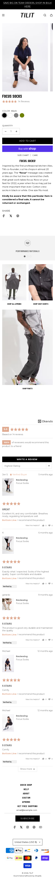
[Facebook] (14, 828)
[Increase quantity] (16, 131)
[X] (21, 828)
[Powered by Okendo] (45, 421)
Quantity (7, 125)
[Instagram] (27, 828)
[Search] (45, 15)
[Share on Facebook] (3, 216)
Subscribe (28, 818)
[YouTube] (40, 828)
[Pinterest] (34, 828)
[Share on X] (10, 216)
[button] (15, 101)
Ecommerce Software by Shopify (28, 876)
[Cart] (51, 15)
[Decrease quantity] (5, 131)
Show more (26, 769)
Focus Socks (22, 483)
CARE (35, 155)
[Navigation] (3, 15)
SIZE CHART (23, 155)
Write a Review (27, 459)
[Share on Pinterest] (18, 216)
